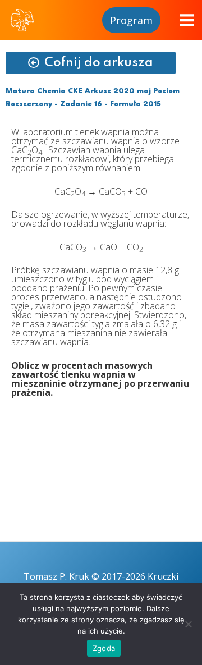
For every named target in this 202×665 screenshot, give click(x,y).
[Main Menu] (187, 20)
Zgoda (104, 648)
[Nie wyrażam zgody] (188, 624)
